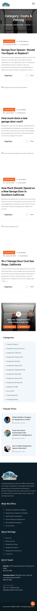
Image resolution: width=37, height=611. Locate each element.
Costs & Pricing (9, 41)
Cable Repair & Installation (14, 516)
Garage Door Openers (13, 357)
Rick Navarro (25, 41)
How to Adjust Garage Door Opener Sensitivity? (22, 447)
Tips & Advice (11, 395)
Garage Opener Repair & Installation (17, 513)
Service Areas (10, 526)
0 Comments (24, 44)
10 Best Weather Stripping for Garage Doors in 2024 (21, 418)
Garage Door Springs (13, 382)
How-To (9, 391)
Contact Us (9, 554)
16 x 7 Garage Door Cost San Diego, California (17, 262)
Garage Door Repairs (13, 365)
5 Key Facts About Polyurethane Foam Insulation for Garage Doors (22, 432)
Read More (8, 75)
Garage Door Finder (12, 544)
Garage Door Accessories (15, 348)
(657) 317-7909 (7, 580)
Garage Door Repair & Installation (16, 510)
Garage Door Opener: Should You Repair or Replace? (18, 51)
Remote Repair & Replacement (15, 519)
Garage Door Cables (13, 353)
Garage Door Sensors (13, 378)
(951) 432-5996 (7, 570)
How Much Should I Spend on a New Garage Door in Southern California (18, 191)
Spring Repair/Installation (14, 522)
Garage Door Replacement (15, 370)
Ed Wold (23, 109)
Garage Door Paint (12, 361)
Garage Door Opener (12, 547)
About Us (8, 538)
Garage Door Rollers (13, 374)
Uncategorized (11, 399)
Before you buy (10, 541)
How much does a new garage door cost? (14, 119)
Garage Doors (11, 387)
